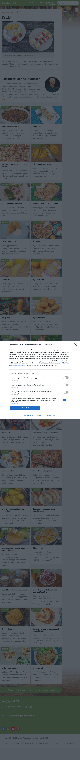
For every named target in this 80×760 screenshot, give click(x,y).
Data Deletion (28, 415)
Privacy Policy (51, 415)
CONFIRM (25, 408)
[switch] (66, 377)
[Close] (76, 345)
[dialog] (40, 380)
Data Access (40, 415)
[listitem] (40, 373)
